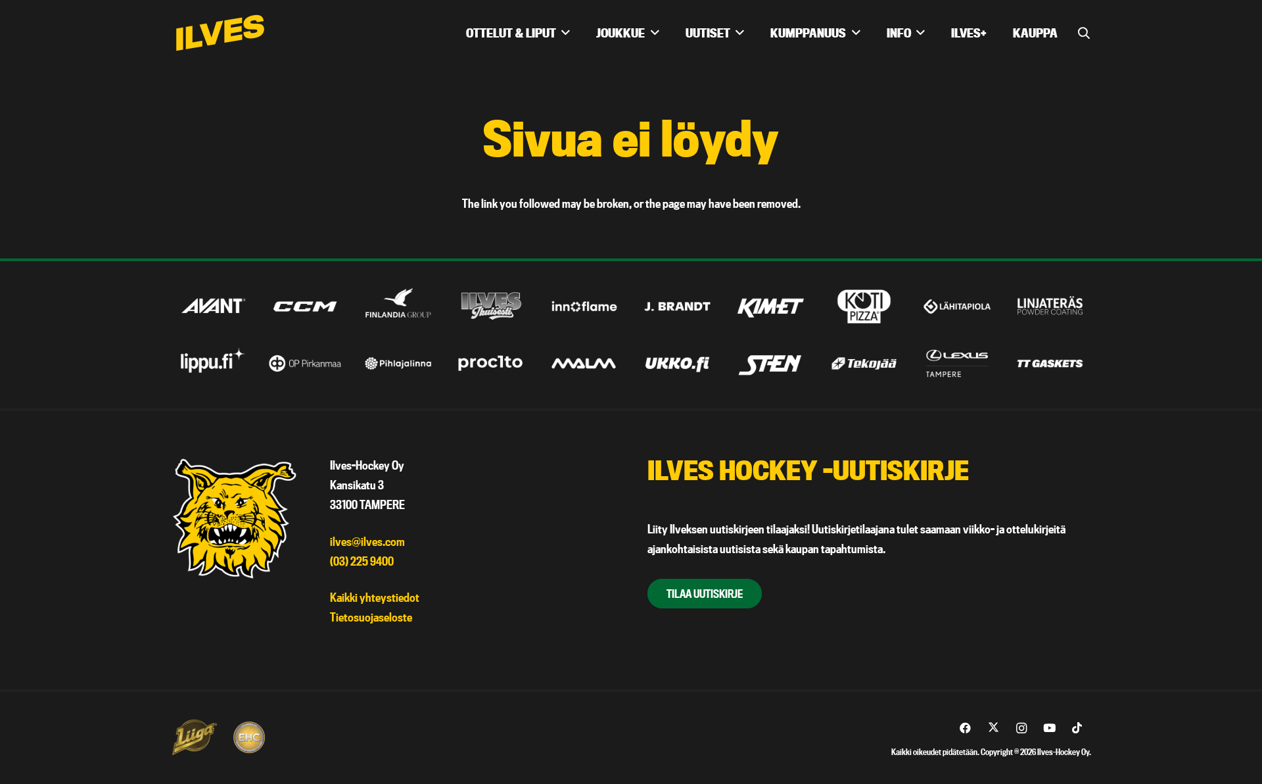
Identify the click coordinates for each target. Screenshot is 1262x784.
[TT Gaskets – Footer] (1050, 363)
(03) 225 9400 (362, 561)
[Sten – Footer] (771, 363)
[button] (1084, 33)
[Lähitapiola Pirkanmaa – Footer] (957, 306)
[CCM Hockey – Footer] (305, 306)
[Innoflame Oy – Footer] (585, 306)
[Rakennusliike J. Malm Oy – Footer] (585, 363)
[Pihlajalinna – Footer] (398, 363)
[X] (993, 728)
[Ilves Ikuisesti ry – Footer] (491, 306)
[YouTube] (1049, 728)
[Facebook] (966, 728)
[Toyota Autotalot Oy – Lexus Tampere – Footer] (957, 363)
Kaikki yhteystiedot (374, 597)
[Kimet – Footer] (771, 306)
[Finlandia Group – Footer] (398, 306)
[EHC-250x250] (249, 737)
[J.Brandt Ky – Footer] (677, 306)
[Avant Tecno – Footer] (212, 306)
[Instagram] (1022, 728)
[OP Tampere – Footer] (305, 363)
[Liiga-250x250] (194, 737)
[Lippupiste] (212, 363)
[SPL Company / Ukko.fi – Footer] (677, 363)
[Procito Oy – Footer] (491, 363)
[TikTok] (1077, 728)
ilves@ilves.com (367, 541)
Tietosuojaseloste (371, 617)
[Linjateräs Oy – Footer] (1050, 306)
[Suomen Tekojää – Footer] (864, 363)
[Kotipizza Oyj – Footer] (864, 306)
